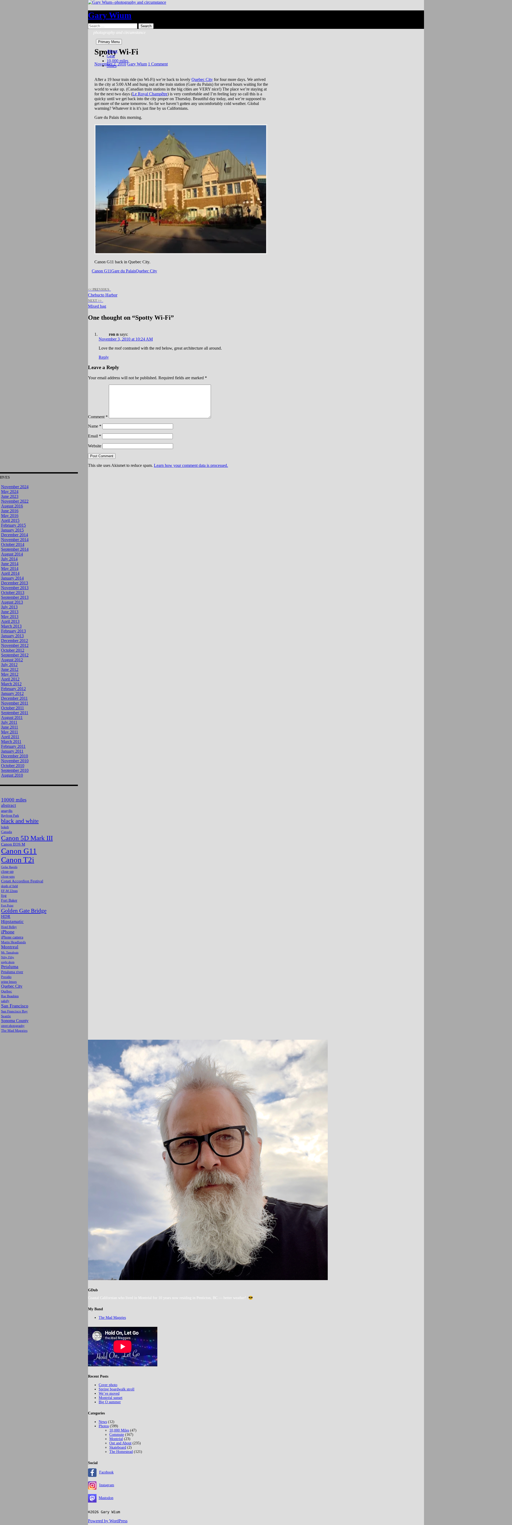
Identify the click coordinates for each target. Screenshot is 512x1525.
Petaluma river (12, 972)
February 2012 (13, 688)
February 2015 (13, 525)
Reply (104, 357)
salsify (5, 1001)
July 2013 (9, 607)
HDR (5, 916)
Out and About (120, 1443)
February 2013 (13, 631)
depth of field (9, 886)
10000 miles (13, 800)
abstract (8, 805)
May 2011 (9, 732)
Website (94, 446)
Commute (116, 1435)
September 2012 (15, 655)
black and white (20, 821)
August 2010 (12, 775)
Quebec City (202, 79)
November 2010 (15, 760)
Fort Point (7, 905)
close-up (7, 871)
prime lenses (9, 982)
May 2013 (9, 616)
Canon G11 (101, 271)
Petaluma (9, 966)
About (112, 51)
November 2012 (15, 645)
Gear (111, 56)
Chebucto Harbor (102, 292)
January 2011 (12, 751)
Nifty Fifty (7, 957)
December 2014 (14, 535)
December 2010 (14, 756)
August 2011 (12, 717)
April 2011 (10, 736)
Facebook (106, 1472)
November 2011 (14, 703)
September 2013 (15, 597)
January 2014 (12, 578)
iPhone (7, 931)
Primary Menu (109, 42)
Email (94, 436)
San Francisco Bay (14, 1011)
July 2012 (9, 664)
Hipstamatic (12, 921)
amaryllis (7, 811)
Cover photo (108, 1385)
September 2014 (15, 549)
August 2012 (12, 660)
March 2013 (11, 626)
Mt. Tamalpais (9, 952)
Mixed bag (97, 303)
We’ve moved (109, 1393)
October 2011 (12, 708)
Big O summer (110, 1402)
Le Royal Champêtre (149, 94)
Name (94, 426)
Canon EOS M (13, 844)
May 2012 (9, 674)
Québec (6, 991)
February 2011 (13, 746)
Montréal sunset (110, 1398)
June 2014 (9, 563)
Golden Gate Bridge (23, 911)
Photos (104, 1426)
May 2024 (9, 491)
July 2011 (9, 722)
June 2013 (9, 611)
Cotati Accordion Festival (22, 881)
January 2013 (12, 636)
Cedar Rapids (9, 867)
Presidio (6, 977)
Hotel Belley (9, 927)
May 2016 (9, 515)
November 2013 (15, 587)
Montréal (116, 1439)
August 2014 (12, 554)
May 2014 (9, 568)
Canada (6, 832)
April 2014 (10, 573)
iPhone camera (12, 937)
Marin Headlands (13, 942)
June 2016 (9, 511)
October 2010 (12, 765)
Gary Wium (109, 15)
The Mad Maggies (14, 1031)
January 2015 (12, 530)
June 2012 (9, 669)
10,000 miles (117, 60)
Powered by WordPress (107, 1521)
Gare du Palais (123, 271)
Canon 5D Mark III (27, 838)
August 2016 (12, 506)
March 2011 (11, 741)
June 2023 (9, 496)
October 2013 (12, 592)
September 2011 (14, 712)
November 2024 (15, 486)
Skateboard (117, 1447)
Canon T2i (17, 859)
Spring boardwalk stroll (116, 1389)
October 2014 (12, 544)
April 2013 (10, 621)
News (103, 1422)
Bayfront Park (10, 816)
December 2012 (14, 640)
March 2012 (11, 684)
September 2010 (15, 770)
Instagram (106, 1485)
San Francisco (14, 1005)
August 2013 (12, 602)
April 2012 (10, 679)
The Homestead (121, 1452)
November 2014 (15, 539)
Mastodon (106, 1498)
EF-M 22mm (9, 891)
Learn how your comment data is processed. (191, 465)
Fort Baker (9, 900)
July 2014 (9, 559)
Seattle (6, 1016)
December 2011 (14, 698)
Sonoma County (15, 1020)
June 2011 (9, 727)
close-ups (8, 876)
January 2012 (12, 693)
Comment (98, 417)
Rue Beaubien (10, 996)
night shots (7, 962)
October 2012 (12, 650)
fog (4, 895)
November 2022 (15, 501)
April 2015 (10, 520)
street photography (13, 1026)
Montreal (9, 946)
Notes (112, 65)
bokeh (5, 827)
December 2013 (14, 583)
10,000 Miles (119, 1430)
